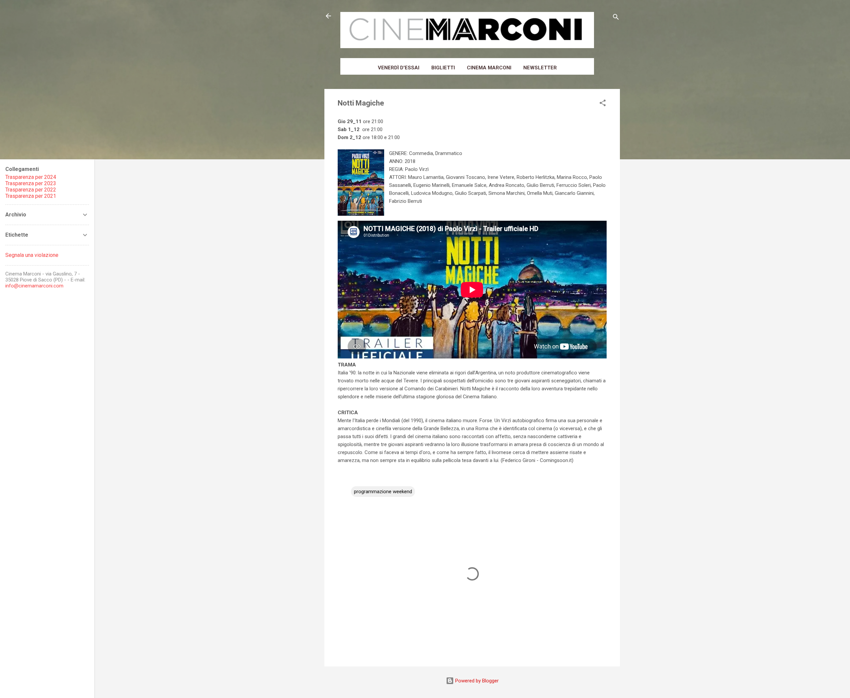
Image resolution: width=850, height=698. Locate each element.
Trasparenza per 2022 (30, 190)
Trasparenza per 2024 (30, 177)
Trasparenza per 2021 (30, 196)
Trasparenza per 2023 (30, 183)
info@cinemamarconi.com (34, 286)
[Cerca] (616, 18)
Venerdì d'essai (398, 68)
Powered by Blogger (476, 681)
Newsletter (540, 68)
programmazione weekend (383, 492)
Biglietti (443, 68)
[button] (603, 104)
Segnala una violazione (31, 255)
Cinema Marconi (489, 68)
